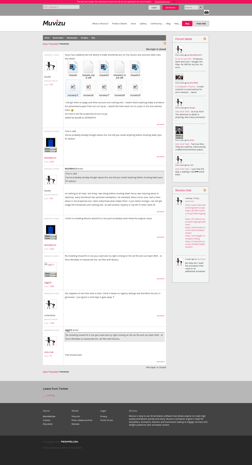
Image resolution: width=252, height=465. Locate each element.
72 (50, 355)
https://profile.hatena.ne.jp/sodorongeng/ (195, 213)
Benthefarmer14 (196, 55)
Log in (154, 7)
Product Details (119, 23)
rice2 (191, 165)
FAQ (93, 38)
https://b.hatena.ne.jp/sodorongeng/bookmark (195, 222)
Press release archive (82, 420)
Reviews (75, 424)
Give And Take (182, 111)
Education (48, 424)
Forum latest (183, 39)
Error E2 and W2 (183, 58)
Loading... (50, 395)
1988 (51, 286)
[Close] (174, 2)
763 (51, 84)
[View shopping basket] (206, 12)
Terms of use (106, 420)
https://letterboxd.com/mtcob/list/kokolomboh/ (195, 230)
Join (170, 7)
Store (133, 23)
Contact (46, 420)
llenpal (192, 108)
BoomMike (194, 83)
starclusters (201, 259)
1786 (51, 323)
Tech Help (54, 44)
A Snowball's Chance (185, 86)
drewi (192, 140)
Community (156, 23)
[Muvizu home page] (54, 22)
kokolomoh (189, 201)
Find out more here (162, 2)
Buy (187, 23)
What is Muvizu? (100, 23)
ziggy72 (48, 282)
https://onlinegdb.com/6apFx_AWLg (195, 237)
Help (176, 23)
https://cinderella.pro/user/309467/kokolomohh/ (195, 244)
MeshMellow (49, 416)
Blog (168, 23)
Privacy (103, 416)
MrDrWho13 (50, 157)
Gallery (143, 23)
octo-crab (49, 352)
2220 (51, 161)
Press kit (76, 416)
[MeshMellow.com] (69, 441)
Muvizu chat (183, 190)
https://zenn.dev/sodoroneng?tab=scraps (195, 206)
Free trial (201, 23)
